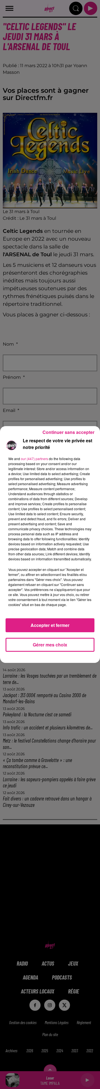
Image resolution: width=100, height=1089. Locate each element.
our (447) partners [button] (34, 458)
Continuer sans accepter (68, 432)
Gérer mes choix (50, 644)
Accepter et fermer (50, 625)
